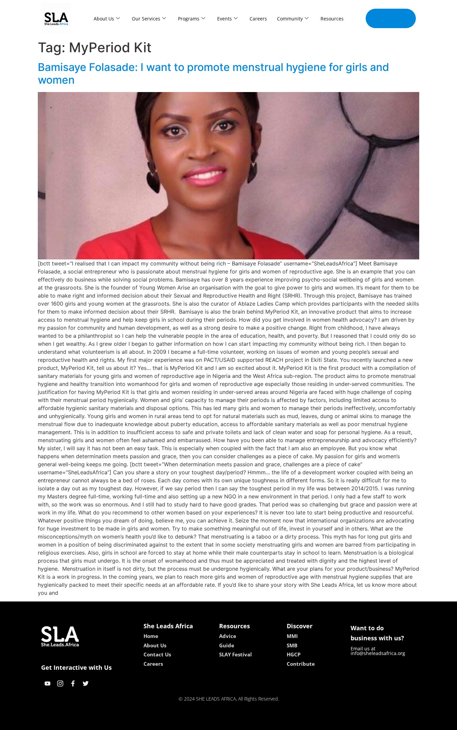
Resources (332, 18)
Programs (188, 18)
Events (224, 18)
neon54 (275, 722)
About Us (104, 18)
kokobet (182, 722)
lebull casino (210, 722)
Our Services (146, 18)
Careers (258, 18)
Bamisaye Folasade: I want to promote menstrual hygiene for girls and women (213, 73)
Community (290, 18)
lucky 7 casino (246, 722)
